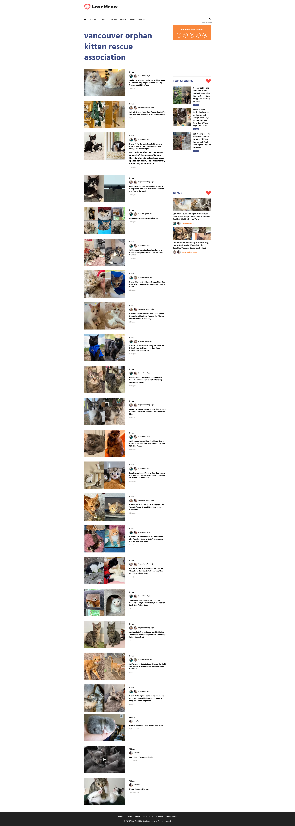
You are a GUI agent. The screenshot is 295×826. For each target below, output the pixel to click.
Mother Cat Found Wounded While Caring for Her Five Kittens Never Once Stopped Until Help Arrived (201, 94)
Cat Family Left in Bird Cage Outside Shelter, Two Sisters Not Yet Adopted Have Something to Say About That (147, 634)
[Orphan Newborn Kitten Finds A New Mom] (104, 727)
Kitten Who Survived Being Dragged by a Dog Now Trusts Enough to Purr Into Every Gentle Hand (147, 284)
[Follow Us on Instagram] (192, 35)
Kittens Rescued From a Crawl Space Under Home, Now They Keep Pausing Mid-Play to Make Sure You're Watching (146, 316)
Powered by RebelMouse (207, 22)
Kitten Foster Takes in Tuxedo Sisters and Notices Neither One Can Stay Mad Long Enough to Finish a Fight (145, 146)
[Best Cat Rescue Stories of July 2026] (104, 220)
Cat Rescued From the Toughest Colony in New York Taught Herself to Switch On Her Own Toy (146, 252)
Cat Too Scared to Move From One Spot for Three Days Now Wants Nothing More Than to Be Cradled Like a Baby (147, 570)
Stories (93, 19)
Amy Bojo (146, 76)
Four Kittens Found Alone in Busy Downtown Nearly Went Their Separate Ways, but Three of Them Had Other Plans (147, 475)
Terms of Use (171, 817)
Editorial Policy (133, 817)
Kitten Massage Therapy (139, 789)
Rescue (123, 19)
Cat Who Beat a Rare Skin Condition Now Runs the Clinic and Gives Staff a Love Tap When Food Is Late (145, 379)
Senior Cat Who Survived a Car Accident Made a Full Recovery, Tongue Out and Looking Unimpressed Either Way (147, 82)
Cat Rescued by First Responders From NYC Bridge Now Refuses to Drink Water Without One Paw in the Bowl (146, 188)
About (120, 817)
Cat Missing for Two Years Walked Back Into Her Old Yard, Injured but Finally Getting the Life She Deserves (202, 140)
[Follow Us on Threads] (204, 35)
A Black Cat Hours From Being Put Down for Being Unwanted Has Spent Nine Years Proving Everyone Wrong (146, 347)
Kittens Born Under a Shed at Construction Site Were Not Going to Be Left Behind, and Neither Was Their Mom (146, 539)
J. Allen (140, 76)
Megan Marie (142, 107)
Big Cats (141, 19)
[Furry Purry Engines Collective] (104, 759)
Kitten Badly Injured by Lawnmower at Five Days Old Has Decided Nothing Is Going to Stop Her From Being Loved (146, 698)
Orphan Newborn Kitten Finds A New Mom (146, 725)
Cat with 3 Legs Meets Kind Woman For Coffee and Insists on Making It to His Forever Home (147, 113)
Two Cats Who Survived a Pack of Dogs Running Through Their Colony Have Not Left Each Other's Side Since (147, 602)
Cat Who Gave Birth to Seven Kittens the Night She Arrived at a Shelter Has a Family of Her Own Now (147, 666)
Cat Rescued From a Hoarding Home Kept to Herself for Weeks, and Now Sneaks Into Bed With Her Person (147, 443)
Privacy (159, 817)
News (132, 19)
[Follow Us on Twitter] (185, 35)
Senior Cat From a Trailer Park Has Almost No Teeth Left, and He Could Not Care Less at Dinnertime (147, 507)
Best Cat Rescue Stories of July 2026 (143, 218)
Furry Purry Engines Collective (141, 757)
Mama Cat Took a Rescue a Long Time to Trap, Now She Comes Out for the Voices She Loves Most (147, 411)
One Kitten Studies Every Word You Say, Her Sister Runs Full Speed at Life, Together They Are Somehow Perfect (191, 245)
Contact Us (148, 817)
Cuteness (113, 19)
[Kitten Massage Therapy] (104, 791)
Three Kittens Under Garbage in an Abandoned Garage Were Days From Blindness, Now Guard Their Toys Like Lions (201, 117)
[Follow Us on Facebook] (179, 35)
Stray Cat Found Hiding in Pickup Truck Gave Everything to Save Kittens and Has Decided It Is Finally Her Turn (191, 216)
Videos (102, 19)
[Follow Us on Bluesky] (198, 35)
